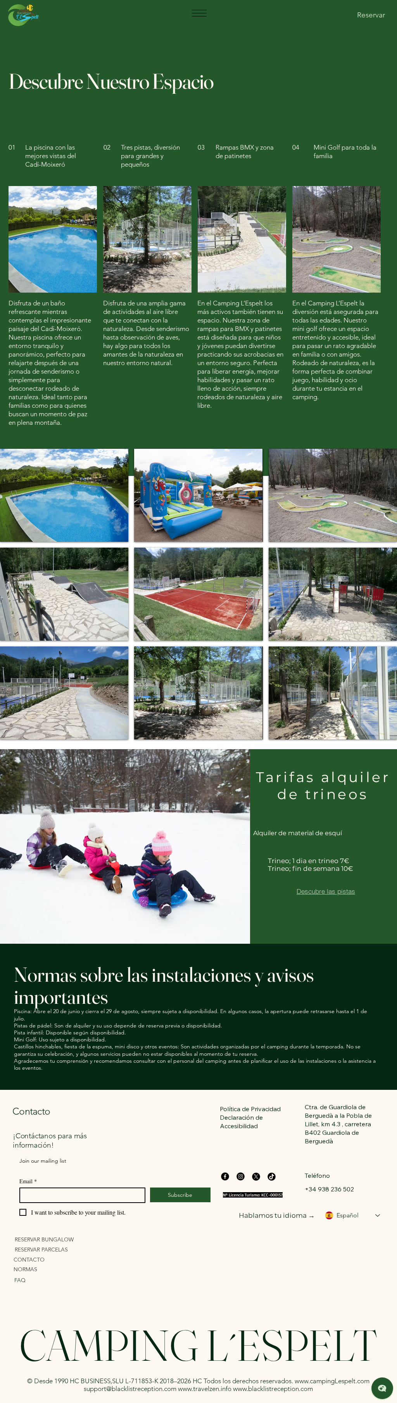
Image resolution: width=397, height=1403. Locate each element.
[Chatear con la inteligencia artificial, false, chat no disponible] (382, 1388)
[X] (256, 1176)
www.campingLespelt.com (332, 1381)
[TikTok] (271, 1176)
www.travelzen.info (204, 1389)
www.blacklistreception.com (273, 1389)
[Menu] (199, 13)
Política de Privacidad (250, 1109)
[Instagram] (240, 1176)
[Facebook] (225, 1176)
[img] (64, 495)
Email (28, 1181)
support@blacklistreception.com (130, 1389)
